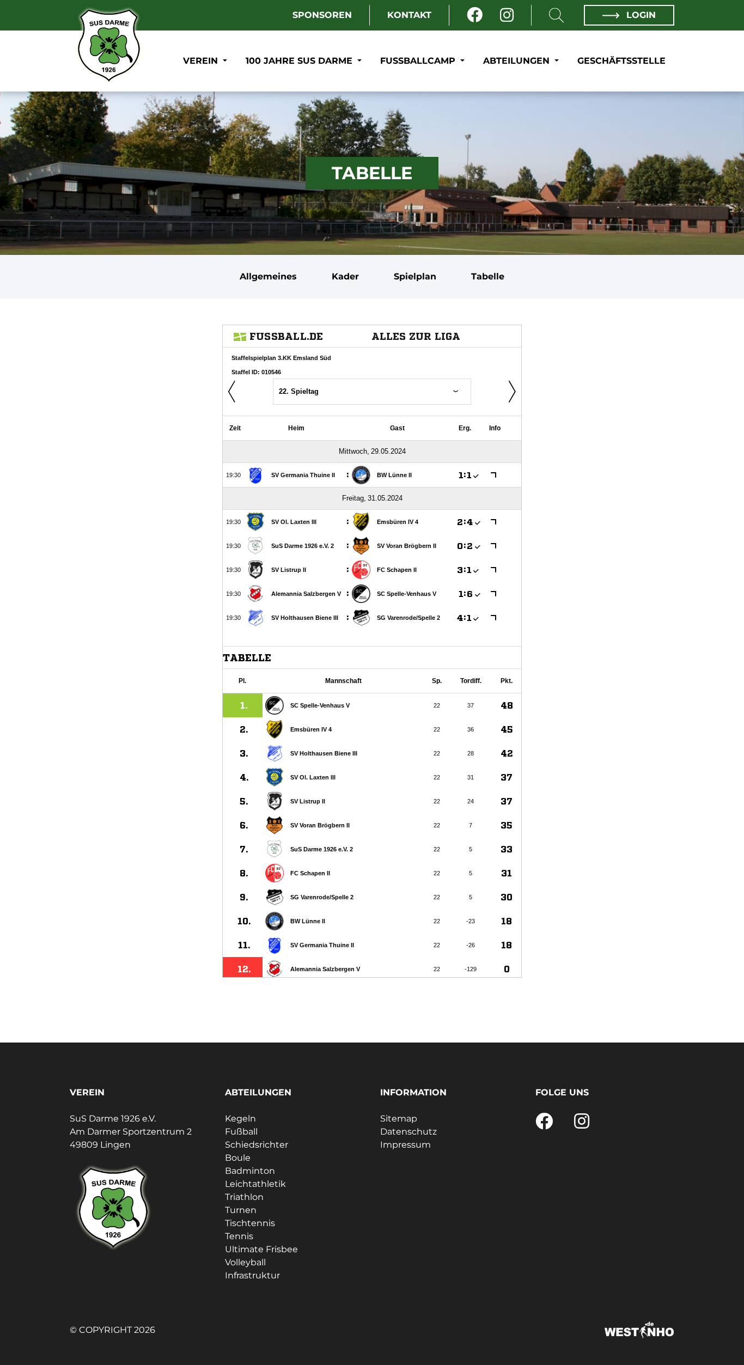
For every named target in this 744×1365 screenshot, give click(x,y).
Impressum (405, 1144)
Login (640, 15)
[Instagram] (506, 15)
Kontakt (409, 15)
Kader (345, 276)
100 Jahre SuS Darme (300, 61)
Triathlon (244, 1197)
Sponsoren (322, 15)
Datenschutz (408, 1131)
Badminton (250, 1171)
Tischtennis (250, 1223)
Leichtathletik (255, 1184)
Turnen (241, 1210)
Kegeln (240, 1118)
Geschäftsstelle (621, 61)
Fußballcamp (419, 61)
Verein (202, 61)
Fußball (241, 1131)
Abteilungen (517, 61)
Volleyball (245, 1262)
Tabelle (487, 276)
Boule (238, 1158)
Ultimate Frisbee (261, 1249)
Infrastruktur (252, 1275)
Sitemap (398, 1118)
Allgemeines (268, 276)
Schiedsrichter (256, 1144)
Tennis (239, 1236)
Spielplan (415, 276)
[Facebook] (474, 15)
